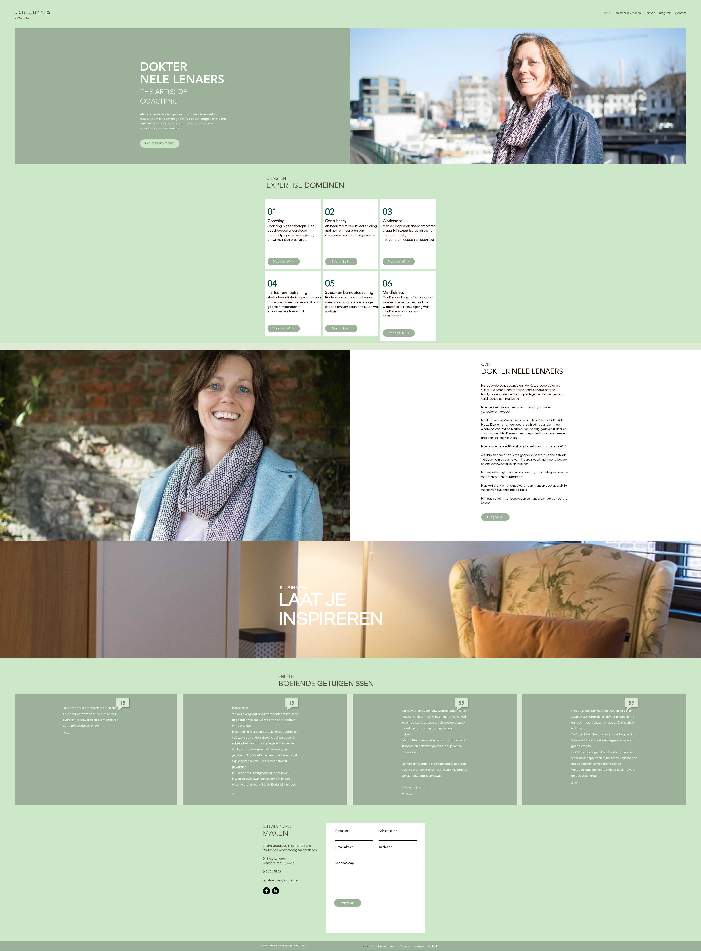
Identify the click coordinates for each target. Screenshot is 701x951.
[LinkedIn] (275, 890)
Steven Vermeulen (287, 945)
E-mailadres (343, 846)
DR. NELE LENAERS (32, 12)
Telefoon (384, 846)
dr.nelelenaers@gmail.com (280, 880)
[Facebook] (266, 890)
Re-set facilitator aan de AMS (545, 446)
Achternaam (387, 830)
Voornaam (342, 830)
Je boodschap (344, 862)
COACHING (22, 17)
